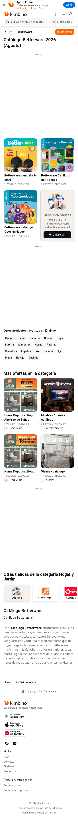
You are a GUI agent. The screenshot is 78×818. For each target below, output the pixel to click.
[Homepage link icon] (23, 691)
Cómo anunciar (13, 785)
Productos (10, 771)
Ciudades (9, 766)
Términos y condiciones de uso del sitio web (39, 808)
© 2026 (39, 803)
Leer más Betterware (20, 682)
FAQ (6, 756)
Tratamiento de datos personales (39, 812)
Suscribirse (66, 31)
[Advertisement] (39, 95)
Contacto (9, 761)
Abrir (69, 5)
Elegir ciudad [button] (65, 21)
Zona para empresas (16, 790)
